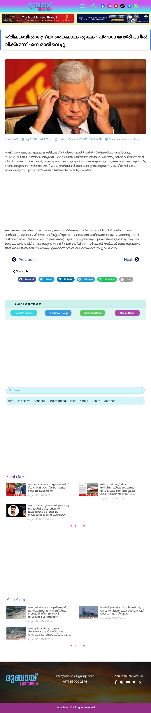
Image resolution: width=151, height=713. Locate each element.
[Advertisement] (75, 201)
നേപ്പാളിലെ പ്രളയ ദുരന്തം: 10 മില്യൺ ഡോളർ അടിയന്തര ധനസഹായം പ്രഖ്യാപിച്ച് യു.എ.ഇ (49, 631)
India (73, 401)
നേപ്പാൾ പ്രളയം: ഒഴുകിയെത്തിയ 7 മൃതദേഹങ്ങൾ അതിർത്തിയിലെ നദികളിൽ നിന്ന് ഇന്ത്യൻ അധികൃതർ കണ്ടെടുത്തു (49, 612)
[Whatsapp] (140, 682)
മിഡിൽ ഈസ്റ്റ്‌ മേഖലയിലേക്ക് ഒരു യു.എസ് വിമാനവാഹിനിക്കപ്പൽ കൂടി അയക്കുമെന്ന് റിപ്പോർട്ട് (122, 610)
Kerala (84, 401)
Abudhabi (40, 401)
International (133, 139)
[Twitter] (134, 682)
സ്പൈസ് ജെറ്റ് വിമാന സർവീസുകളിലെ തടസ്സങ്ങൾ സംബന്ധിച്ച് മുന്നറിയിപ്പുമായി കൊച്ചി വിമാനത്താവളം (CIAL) (118, 489)
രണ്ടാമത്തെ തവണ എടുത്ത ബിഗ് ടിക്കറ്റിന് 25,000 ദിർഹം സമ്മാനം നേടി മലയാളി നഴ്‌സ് (48, 487)
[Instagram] (122, 682)
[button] (82, 6)
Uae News (23, 401)
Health (96, 401)
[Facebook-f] (115, 682)
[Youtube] (128, 682)
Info (124, 139)
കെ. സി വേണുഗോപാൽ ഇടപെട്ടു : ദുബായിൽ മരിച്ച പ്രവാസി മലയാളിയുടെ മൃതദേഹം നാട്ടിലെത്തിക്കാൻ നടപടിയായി (49, 510)
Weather (109, 401)
